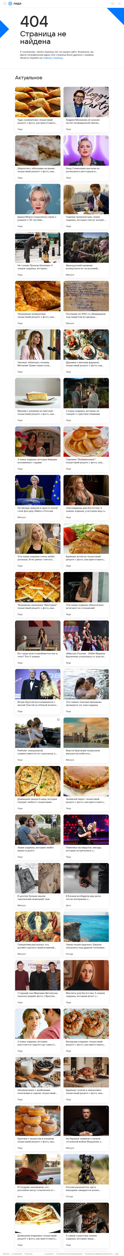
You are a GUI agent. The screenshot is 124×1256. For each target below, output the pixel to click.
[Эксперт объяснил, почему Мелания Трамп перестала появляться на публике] (37, 352)
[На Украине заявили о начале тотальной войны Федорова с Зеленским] (86, 1128)
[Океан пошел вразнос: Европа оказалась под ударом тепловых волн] (86, 934)
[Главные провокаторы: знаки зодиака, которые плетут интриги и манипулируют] (86, 206)
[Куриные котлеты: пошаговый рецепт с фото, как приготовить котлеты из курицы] (86, 546)
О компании (17, 1254)
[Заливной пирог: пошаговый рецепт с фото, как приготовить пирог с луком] (86, 789)
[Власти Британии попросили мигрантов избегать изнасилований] (86, 740)
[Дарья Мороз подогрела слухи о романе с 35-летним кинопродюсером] (37, 206)
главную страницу (53, 57)
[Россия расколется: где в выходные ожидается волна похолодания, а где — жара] (86, 1177)
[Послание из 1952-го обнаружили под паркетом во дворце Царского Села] (86, 303)
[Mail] (10, 3)
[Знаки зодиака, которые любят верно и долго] (37, 837)
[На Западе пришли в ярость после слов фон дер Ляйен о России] (37, 497)
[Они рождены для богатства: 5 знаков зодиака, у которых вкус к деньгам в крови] (86, 497)
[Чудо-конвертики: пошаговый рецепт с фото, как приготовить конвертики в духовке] (37, 109)
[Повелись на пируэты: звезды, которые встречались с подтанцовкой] (86, 837)
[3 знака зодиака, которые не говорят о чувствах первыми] (86, 400)
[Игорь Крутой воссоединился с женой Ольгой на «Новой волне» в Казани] (37, 691)
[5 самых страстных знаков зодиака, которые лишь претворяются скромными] (86, 1225)
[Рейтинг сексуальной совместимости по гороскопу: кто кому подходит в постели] (37, 740)
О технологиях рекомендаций (69, 1254)
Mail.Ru (6, 1254)
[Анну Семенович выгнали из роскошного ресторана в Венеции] (86, 158)
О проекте (49, 1254)
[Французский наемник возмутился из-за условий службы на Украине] (86, 255)
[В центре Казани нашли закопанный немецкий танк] (37, 886)
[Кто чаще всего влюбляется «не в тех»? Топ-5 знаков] (37, 643)
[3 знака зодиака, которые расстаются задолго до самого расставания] (37, 1031)
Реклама (28, 1254)
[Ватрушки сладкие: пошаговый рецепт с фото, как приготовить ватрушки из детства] (86, 1031)
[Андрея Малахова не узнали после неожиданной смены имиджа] (86, 109)
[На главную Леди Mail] (16, 3)
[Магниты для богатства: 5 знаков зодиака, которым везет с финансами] (86, 983)
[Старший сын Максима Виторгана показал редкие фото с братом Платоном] (37, 983)
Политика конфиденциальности (99, 1254)
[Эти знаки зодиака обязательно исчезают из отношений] (86, 594)
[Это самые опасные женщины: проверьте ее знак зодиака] (86, 691)
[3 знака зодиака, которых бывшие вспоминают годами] (37, 449)
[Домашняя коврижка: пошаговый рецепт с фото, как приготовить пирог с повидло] (37, 1225)
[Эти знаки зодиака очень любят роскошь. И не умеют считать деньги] (37, 546)
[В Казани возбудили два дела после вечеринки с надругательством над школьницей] (86, 886)
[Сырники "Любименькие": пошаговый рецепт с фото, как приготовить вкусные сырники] (86, 449)
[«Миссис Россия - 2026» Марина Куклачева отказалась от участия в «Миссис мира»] (86, 643)
